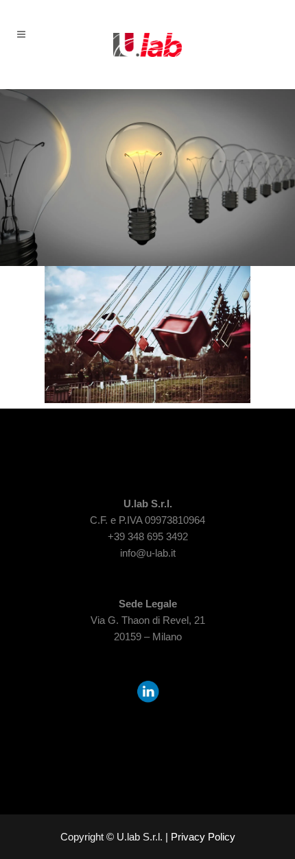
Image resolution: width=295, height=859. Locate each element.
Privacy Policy (203, 837)
